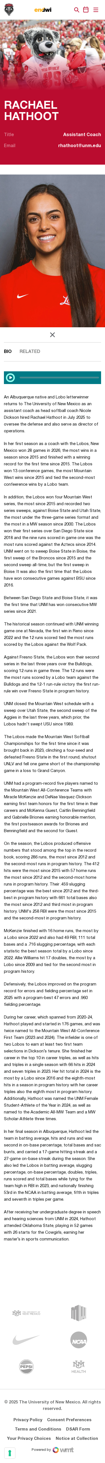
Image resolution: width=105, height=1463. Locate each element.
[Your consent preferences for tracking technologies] (9, 1453)
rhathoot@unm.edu (79, 146)
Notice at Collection (77, 1439)
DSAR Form (78, 1429)
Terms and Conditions (38, 1429)
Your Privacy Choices (29, 1439)
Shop (67, 9)
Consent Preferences (69, 1420)
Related (30, 352)
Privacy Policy (27, 1420)
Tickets (57, 9)
